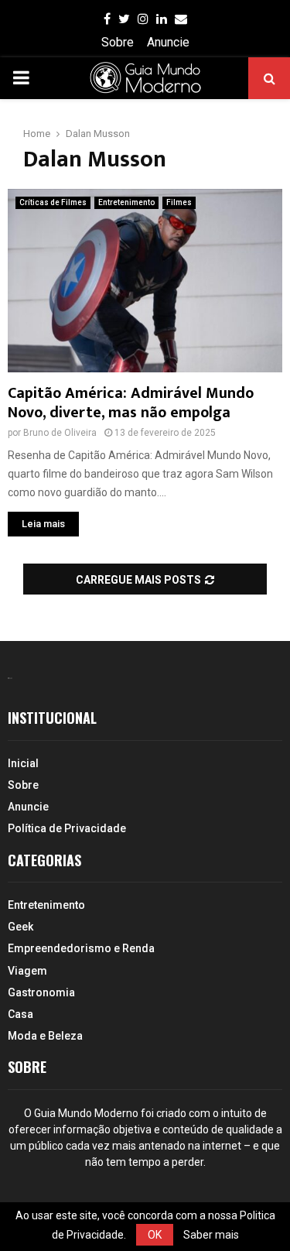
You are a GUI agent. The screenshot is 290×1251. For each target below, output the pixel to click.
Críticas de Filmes (53, 202)
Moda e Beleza (45, 1036)
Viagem (27, 971)
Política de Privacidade (67, 828)
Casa (20, 1014)
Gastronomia (41, 992)
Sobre (117, 42)
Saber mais (211, 1234)
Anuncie (168, 42)
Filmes (179, 202)
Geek (20, 926)
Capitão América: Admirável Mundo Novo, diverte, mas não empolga (131, 403)
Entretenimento (126, 202)
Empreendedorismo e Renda (81, 948)
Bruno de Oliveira (60, 432)
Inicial (23, 763)
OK (155, 1235)
